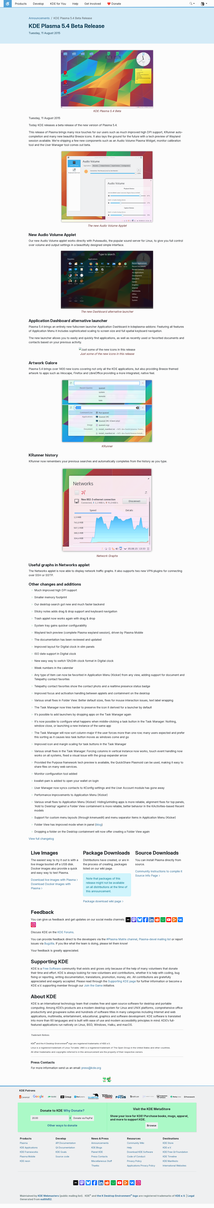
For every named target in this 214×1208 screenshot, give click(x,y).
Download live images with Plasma (53, 879)
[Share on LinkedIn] (152, 919)
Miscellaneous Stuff (101, 1161)
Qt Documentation (65, 1147)
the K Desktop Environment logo (117, 1195)
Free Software (52, 968)
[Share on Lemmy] (163, 919)
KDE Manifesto (170, 1161)
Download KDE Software (140, 1152)
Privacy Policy (134, 1161)
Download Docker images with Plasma (51, 886)
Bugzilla (49, 943)
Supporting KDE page (122, 981)
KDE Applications (29, 1147)
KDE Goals (61, 1152)
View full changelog (41, 838)
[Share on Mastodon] (134, 919)
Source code (62, 1156)
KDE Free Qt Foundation (175, 1152)
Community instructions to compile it (158, 871)
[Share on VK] (180, 919)
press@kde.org (91, 1067)
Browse (151, 1125)
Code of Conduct (136, 1156)
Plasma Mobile (27, 1156)
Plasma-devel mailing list (155, 939)
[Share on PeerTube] (175, 919)
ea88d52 (46, 1199)
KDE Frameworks (29, 1152)
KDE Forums (65, 932)
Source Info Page (146, 875)
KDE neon (25, 1161)
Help (129, 1147)
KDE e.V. (167, 1147)
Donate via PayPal (82, 1118)
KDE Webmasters (48, 1195)
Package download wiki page (102, 901)
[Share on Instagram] (33, 924)
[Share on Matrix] (128, 919)
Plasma (24, 1143)
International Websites (174, 1165)
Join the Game (93, 985)
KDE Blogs (96, 1147)
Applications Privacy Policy (141, 1165)
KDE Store (168, 1143)
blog (99, 824)
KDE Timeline (170, 1156)
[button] (192, 4)
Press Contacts (99, 1156)
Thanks (95, 1165)
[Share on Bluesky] (140, 919)
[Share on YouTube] (169, 919)
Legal (191, 1195)
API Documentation (66, 1143)
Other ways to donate (62, 1125)
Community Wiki (135, 1143)
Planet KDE (97, 1152)
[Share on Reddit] (157, 919)
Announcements (39, 18)
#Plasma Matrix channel (121, 939)
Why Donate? (73, 1110)
